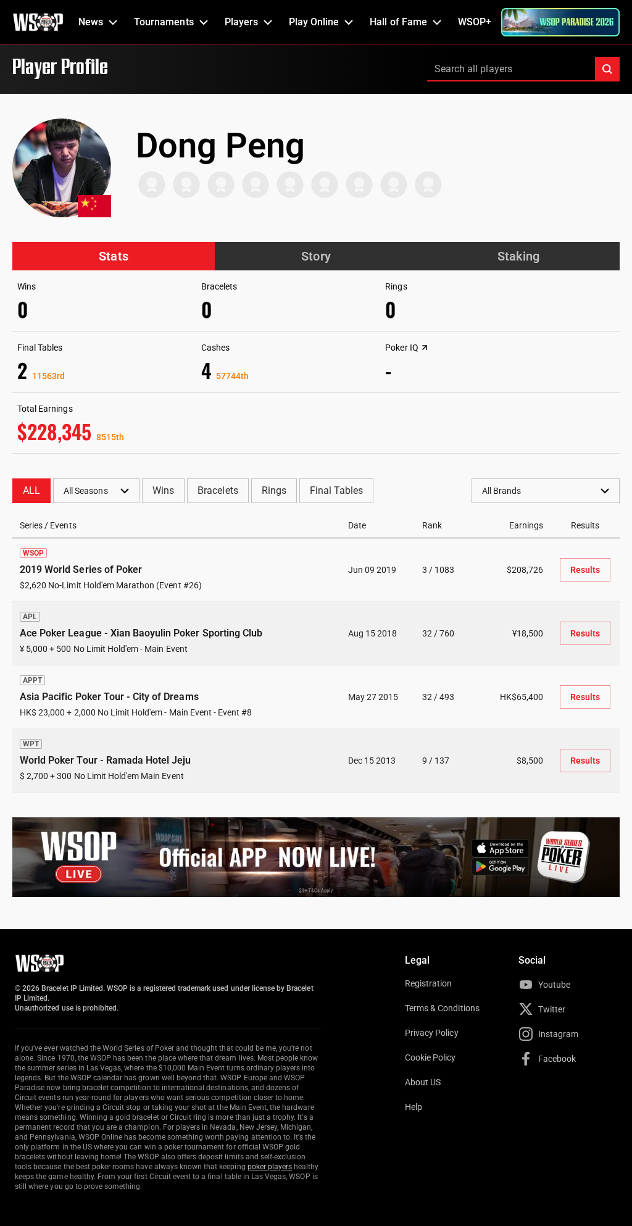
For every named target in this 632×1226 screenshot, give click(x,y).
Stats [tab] (113, 256)
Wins (163, 490)
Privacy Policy (432, 1033)
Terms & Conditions (442, 1008)
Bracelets (218, 490)
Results (585, 570)
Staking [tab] (518, 256)
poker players (270, 1166)
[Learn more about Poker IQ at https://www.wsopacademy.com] (424, 347)
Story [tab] (315, 256)
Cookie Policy (430, 1057)
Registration (428, 983)
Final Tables (336, 490)
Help (413, 1107)
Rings (274, 490)
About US (423, 1082)
